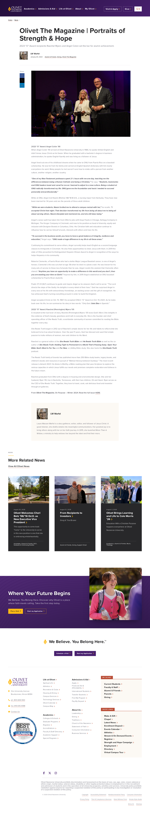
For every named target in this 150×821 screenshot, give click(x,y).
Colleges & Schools (50, 718)
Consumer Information (81, 730)
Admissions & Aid (80, 679)
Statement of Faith (79, 727)
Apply (74, 683)
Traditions (76, 720)
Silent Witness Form (120, 799)
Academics (48, 715)
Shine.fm (131, 804)
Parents (107, 694)
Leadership (76, 713)
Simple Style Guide (135, 799)
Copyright (85, 795)
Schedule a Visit (62, 653)
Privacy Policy (84, 799)
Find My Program (78, 698)
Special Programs (50, 738)
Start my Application (34, 611)
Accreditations (49, 728)
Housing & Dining (50, 693)
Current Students (112, 684)
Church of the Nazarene (81, 723)
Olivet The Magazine (69, 57)
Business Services (79, 733)
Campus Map (48, 706)
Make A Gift (109, 716)
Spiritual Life (48, 683)
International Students (80, 691)
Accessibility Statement (98, 795)
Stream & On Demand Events (118, 735)
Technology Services (51, 700)
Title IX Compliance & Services (101, 799)
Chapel (107, 719)
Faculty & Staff (111, 687)
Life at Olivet (49, 679)
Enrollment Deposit (113, 726)
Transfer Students (79, 695)
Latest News (110, 722)
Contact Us (15, 711)
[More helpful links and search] (138, 8)
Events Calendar (112, 729)
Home (10, 20)
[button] (91, 9)
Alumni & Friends (50, 57)
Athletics (46, 686)
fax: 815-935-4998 (18, 706)
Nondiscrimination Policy (116, 795)
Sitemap (139, 804)
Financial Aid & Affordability (78, 687)
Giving (59, 57)
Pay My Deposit (78, 701)
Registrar (46, 725)
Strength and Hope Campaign (118, 742)
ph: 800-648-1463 (18, 700)
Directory (108, 749)
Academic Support (50, 735)
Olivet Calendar (49, 703)
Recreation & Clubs (50, 690)
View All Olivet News (19, 466)
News (16, 20)
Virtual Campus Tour (113, 752)
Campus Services (50, 696)
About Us (76, 710)
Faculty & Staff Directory (52, 732)
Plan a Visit (15, 611)
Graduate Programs (50, 722)
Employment (110, 745)
